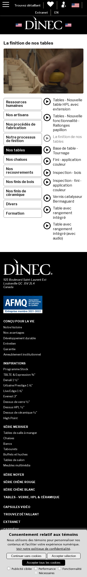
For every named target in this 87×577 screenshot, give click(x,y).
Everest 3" (10, 396)
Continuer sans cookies (26, 556)
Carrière (11, 529)
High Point (10, 418)
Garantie (9, 349)
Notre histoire (12, 327)
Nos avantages (13, 332)
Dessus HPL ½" (13, 407)
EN (56, 12)
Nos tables (15, 150)
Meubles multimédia (16, 465)
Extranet (41, 12)
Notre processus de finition (20, 139)
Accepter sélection (64, 556)
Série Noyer (13, 474)
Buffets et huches (15, 454)
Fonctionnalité (71, 569)
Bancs (7, 443)
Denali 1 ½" (11, 380)
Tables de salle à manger (20, 433)
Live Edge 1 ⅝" (13, 391)
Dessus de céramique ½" (20, 412)
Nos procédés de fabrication (20, 126)
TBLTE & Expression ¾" (19, 374)
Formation (15, 213)
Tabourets (10, 449)
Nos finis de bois (20, 182)
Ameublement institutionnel (22, 354)
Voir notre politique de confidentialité (43, 549)
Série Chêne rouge (19, 482)
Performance (47, 569)
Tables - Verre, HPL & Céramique (31, 497)
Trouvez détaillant (27, 5)
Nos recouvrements (19, 171)
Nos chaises (16, 159)
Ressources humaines (16, 104)
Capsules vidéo (16, 507)
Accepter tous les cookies (43, 562)
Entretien (9, 343)
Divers (11, 204)
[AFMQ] (22, 312)
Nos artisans (17, 115)
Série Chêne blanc (19, 489)
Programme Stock (15, 369)
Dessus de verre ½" (16, 402)
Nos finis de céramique (16, 193)
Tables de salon (14, 460)
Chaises (8, 438)
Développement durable (19, 338)
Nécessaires (46, 573)
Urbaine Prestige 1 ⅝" (18, 385)
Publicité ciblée (22, 569)
